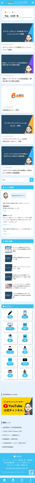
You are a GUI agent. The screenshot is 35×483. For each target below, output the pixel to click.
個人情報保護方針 (9, 462)
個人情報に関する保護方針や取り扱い (17, 468)
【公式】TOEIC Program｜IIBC (12, 431)
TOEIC (25, 328)
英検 (25, 340)
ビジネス (10, 352)
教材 (10, 375)
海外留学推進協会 (8, 447)
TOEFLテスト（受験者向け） (11, 435)
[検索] (32, 180)
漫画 (25, 352)
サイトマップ (7, 460)
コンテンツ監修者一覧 (19, 460)
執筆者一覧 (24, 465)
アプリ (25, 316)
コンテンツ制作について (23, 462)
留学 (10, 340)
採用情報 (29, 460)
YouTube (25, 363)
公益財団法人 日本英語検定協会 (12, 427)
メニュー (22, 481)
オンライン (10, 328)
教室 (25, 375)
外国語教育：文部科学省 (10, 439)
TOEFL (10, 363)
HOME (19, 456)
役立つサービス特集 (13, 465)
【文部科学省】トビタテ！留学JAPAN (14, 443)
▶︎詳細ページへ (7, 211)
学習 (10, 316)
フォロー (13, 481)
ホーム (4, 481)
